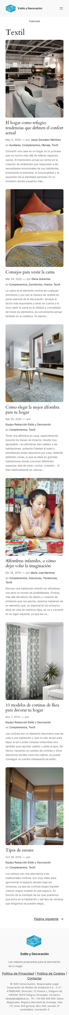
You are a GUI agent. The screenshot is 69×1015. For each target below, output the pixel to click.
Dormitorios (35, 284)
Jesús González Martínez (46, 139)
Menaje (46, 145)
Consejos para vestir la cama (30, 272)
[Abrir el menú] (61, 8)
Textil (55, 145)
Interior (48, 284)
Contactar (34, 978)
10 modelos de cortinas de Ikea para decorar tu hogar (32, 708)
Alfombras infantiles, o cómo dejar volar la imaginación (31, 563)
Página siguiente (48, 919)
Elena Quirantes (41, 278)
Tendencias (50, 578)
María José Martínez (43, 572)
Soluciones (35, 578)
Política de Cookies (51, 973)
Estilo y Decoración (30, 8)
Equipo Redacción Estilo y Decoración (28, 424)
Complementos (31, 145)
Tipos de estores (19, 850)
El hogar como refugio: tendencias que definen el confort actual (34, 128)
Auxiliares (15, 145)
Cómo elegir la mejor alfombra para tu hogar (32, 410)
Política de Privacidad (18, 973)
